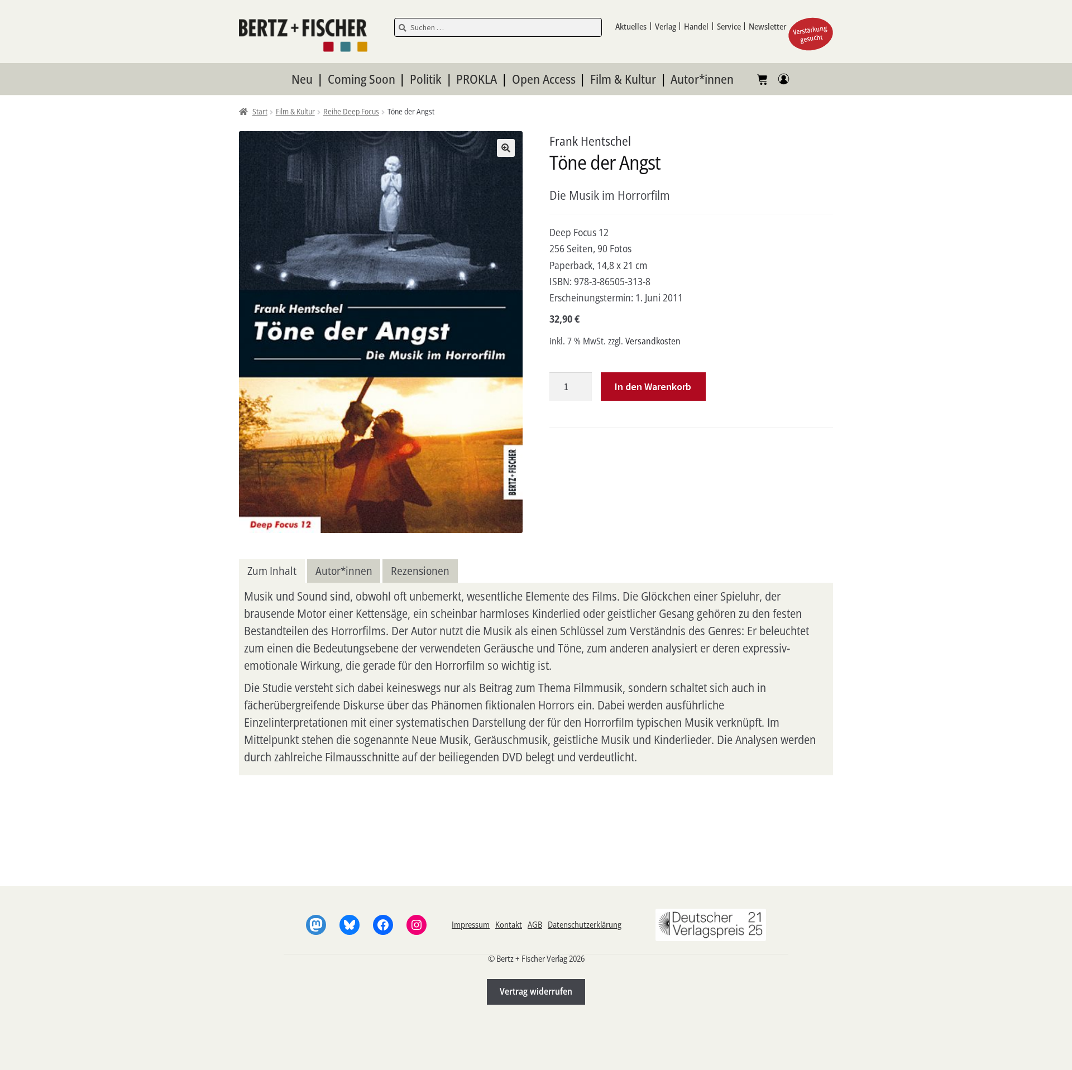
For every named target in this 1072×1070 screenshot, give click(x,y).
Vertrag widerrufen (536, 991)
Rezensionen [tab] (420, 570)
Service (729, 26)
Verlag (665, 26)
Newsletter (767, 26)
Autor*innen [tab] (343, 570)
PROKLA (476, 78)
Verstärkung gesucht (810, 34)
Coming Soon (361, 78)
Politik (426, 78)
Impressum (471, 924)
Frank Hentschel (590, 140)
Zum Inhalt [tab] (271, 570)
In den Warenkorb (653, 386)
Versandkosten (653, 341)
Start (259, 111)
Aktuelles (631, 26)
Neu (302, 78)
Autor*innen (702, 78)
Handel (696, 26)
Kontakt (508, 924)
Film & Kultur (623, 78)
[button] (506, 148)
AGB (535, 924)
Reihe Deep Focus (351, 111)
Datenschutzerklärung (584, 924)
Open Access (544, 78)
